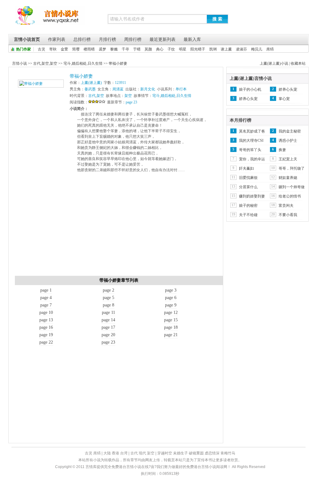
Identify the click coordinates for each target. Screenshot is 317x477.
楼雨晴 (89, 49)
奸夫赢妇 (246, 168)
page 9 (170, 305)
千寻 (125, 49)
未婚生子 (180, 453)
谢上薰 (226, 49)
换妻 (282, 150)
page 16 (46, 327)
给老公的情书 (290, 196)
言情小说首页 (27, 39)
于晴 (137, 49)
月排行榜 (107, 39)
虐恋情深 (212, 453)
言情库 (50, 18)
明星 (182, 49)
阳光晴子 (197, 49)
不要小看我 (288, 215)
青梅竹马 (227, 453)
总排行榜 (82, 39)
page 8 (108, 305)
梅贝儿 (256, 49)
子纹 (171, 49)
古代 (37, 63)
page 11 (108, 312)
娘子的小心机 (250, 89)
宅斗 (67, 63)
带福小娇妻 (118, 63)
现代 (142, 453)
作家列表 (56, 39)
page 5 (108, 297)
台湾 (124, 453)
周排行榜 (132, 39)
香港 (115, 453)
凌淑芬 (241, 49)
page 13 (46, 320)
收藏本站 (298, 63)
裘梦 (102, 49)
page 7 (46, 305)
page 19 (46, 334)
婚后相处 (79, 63)
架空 (45, 63)
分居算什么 (248, 187)
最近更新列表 (163, 39)
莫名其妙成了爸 (252, 131)
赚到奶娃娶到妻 (252, 196)
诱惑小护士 (288, 140)
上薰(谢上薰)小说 (274, 63)
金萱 (64, 49)
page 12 (171, 312)
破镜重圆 (196, 453)
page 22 (46, 342)
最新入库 (192, 39)
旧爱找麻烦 (248, 178)
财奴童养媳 (288, 178)
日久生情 (95, 63)
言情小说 (19, 63)
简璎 (76, 49)
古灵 (41, 49)
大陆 (107, 453)
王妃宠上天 (288, 159)
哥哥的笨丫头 (250, 150)
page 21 (171, 334)
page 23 (131, 102)
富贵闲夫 (286, 205)
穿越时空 (164, 453)
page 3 (170, 290)
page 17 (108, 327)
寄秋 (53, 49)
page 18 (171, 327)
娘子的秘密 (248, 205)
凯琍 (213, 49)
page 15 (171, 320)
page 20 (108, 334)
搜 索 (217, 18)
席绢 (270, 49)
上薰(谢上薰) (91, 82)
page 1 (46, 290)
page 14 (108, 320)
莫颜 (148, 49)
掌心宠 (284, 99)
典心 (159, 49)
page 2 (108, 290)
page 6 (170, 297)
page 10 (46, 312)
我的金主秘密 (290, 131)
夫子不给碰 (248, 215)
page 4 (46, 297)
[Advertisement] (119, 226)
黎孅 (114, 49)
